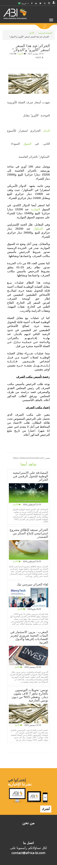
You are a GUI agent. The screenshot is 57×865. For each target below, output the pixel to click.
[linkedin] (36, 3)
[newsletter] (49, 3)
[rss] (45, 3)
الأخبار (32, 32)
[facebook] (32, 3)
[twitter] (40, 3)
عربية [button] (24, 3)
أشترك (46, 809)
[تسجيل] (53, 2)
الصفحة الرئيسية (45, 32)
